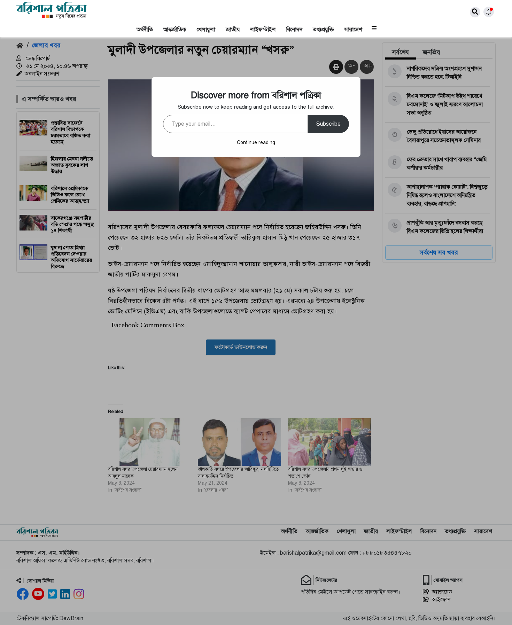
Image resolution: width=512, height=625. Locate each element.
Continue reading (256, 143)
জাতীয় (233, 29)
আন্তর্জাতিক (174, 29)
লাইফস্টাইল (263, 29)
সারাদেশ (353, 29)
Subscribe (328, 123)
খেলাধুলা (205, 29)
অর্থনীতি (145, 29)
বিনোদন (294, 29)
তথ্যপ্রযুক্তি (323, 29)
